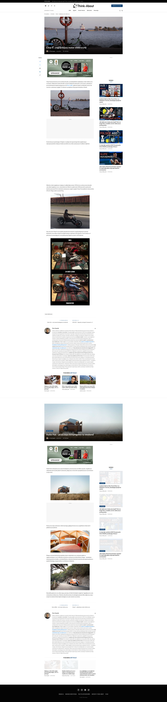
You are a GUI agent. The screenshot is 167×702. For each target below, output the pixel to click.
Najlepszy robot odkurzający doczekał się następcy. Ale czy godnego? (51, 387)
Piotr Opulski (52, 51)
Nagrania (102, 96)
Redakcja (61, 694)
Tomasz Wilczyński (65, 389)
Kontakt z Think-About (98, 694)
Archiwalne (52, 13)
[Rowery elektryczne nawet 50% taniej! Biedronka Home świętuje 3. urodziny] (88, 379)
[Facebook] (39, 61)
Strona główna (46, 13)
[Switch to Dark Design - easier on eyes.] (120, 10)
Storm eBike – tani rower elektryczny (60, 607)
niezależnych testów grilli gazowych (59, 344)
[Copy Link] (39, 75)
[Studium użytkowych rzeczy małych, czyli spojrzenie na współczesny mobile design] (70, 664)
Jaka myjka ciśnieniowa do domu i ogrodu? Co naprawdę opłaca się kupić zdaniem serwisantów (110, 168)
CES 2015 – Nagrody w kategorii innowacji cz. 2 (82, 322)
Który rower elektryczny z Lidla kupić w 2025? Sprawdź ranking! (69, 386)
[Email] (39, 68)
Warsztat (89, 10)
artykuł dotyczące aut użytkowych (59, 347)
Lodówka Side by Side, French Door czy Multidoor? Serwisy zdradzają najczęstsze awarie (110, 100)
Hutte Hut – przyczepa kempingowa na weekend (57, 322)
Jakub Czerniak (83, 390)
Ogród (74, 10)
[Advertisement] (70, 129)
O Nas (106, 694)
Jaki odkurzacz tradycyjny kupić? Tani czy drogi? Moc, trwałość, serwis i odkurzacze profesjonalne (68, 1)
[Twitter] (39, 64)
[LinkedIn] (39, 71)
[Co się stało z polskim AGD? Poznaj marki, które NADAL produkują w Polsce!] (111, 136)
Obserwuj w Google (117, 5)
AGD (70, 10)
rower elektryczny (48, 314)
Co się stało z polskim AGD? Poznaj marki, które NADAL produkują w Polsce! (110, 145)
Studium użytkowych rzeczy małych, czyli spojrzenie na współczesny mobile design (68, 672)
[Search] (122, 10)
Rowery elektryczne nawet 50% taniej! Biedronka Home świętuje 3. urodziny (87, 387)
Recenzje (96, 10)
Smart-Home (81, 10)
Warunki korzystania (71, 694)
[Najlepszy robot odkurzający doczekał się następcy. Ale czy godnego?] (52, 379)
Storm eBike (70, 85)
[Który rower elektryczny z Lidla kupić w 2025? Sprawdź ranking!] (70, 379)
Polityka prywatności (84, 694)
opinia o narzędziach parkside (87, 341)
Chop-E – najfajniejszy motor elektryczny (81, 607)
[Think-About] (83, 6)
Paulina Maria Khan (65, 675)
